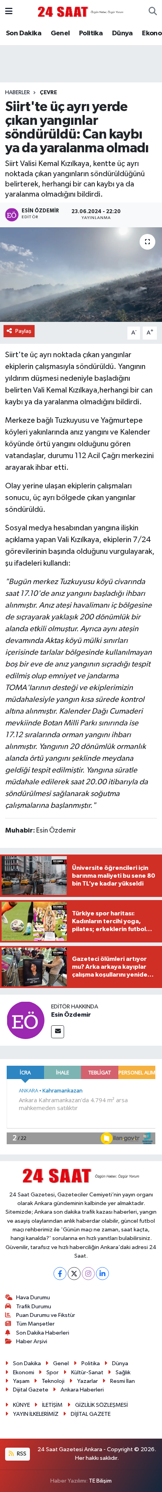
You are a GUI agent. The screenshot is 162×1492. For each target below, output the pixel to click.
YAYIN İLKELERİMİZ (36, 1414)
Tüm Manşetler (35, 1324)
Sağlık (123, 1372)
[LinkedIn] (102, 1273)
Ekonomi (23, 1372)
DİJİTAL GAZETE (90, 1414)
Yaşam (21, 1381)
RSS (21, 1454)
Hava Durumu (33, 1297)
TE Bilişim (100, 1481)
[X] (74, 1273)
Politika (91, 33)
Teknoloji (53, 1381)
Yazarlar (87, 1381)
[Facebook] (59, 1273)
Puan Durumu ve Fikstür (45, 1315)
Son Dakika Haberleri (42, 1333)
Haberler (17, 92)
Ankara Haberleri (82, 1390)
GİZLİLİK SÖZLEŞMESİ (101, 1405)
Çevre (48, 92)
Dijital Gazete (30, 1390)
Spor (52, 1372)
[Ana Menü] (9, 11)
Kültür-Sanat (87, 1372)
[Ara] (153, 12)
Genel (60, 33)
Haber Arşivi (31, 1341)
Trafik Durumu (33, 1306)
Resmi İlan (122, 1381)
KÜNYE (21, 1405)
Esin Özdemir (71, 1015)
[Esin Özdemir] (25, 1020)
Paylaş (23, 331)
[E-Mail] (57, 1031)
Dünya (122, 33)
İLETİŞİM (52, 1405)
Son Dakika (23, 33)
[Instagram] (88, 1273)
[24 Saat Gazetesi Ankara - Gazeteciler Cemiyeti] (80, 11)
